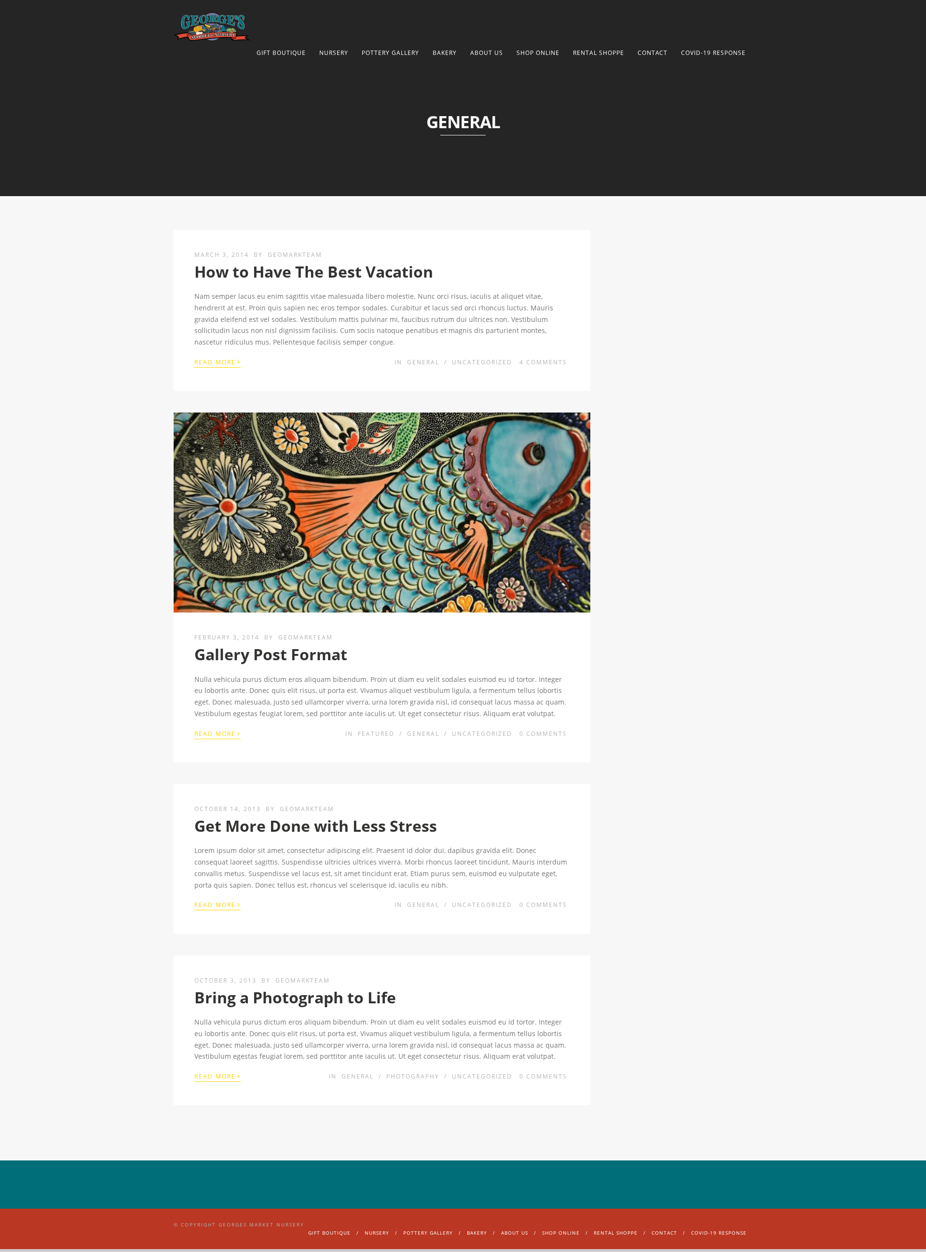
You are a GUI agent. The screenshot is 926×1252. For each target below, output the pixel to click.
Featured (376, 734)
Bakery (445, 53)
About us (486, 53)
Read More (217, 361)
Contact (652, 53)
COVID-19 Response (713, 53)
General (423, 362)
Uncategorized (482, 362)
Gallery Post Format (270, 654)
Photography (412, 1076)
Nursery (333, 53)
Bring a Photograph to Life (295, 997)
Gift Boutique (281, 53)
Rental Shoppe (598, 53)
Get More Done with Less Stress (315, 825)
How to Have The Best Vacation (313, 271)
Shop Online (538, 53)
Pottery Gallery (390, 53)
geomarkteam (295, 255)
